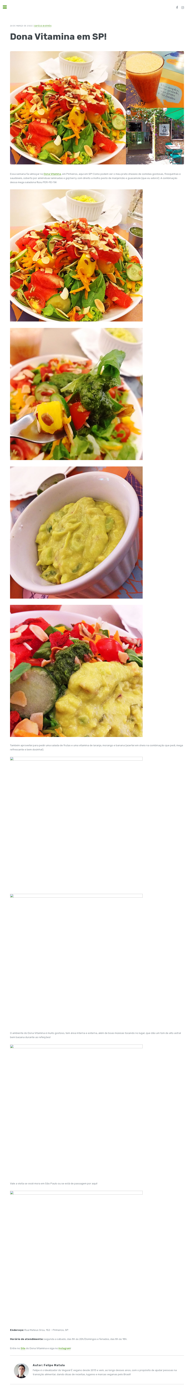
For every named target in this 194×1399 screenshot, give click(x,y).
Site (23, 1348)
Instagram (64, 1348)
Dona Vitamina (52, 174)
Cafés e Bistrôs (43, 26)
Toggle (7, 7)
